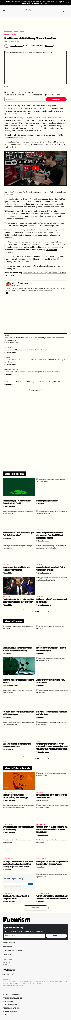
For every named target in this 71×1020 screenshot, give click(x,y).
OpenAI (38, 741)
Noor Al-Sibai (8, 573)
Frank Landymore (11, 352)
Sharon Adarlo (8, 749)
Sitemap (5, 964)
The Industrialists (42, 893)
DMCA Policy (6, 962)
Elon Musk (39, 792)
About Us (7, 947)
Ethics (6, 335)
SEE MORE (35, 611)
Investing (22, 31)
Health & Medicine (10, 1005)
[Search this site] (64, 11)
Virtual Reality (41, 858)
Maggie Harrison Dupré (12, 343)
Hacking (6, 709)
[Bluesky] (7, 293)
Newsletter (9, 943)
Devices (39, 709)
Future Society (8, 31)
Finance (16, 31)
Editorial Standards (13, 951)
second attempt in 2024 (16, 256)
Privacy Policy (25, 2)
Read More (35, 391)
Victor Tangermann (16, 46)
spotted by (37, 123)
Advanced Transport (11, 369)
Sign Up (56, 99)
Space (5, 1015)
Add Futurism (49, 46)
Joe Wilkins (9, 374)
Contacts (7, 955)
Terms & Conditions (9, 961)
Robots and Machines (11, 1008)
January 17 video (19, 123)
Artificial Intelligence (44, 498)
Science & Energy (10, 1011)
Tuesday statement (16, 199)
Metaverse (6, 596)
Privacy (6, 379)
